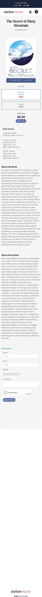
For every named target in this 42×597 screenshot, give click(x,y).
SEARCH (16, 5)
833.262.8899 (22, 3)
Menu (37, 11)
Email (5, 361)
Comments (7, 379)
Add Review (6, 349)
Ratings (5, 369)
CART (24, 5)
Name (5, 352)
